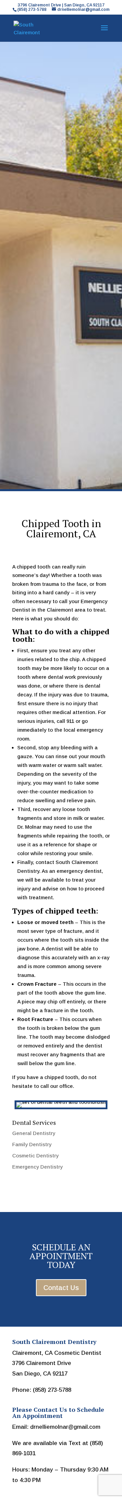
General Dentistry (33, 1133)
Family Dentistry (32, 1144)
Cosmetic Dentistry (35, 1155)
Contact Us (61, 1287)
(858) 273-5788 (52, 1390)
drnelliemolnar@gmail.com (65, 1427)
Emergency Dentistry (37, 1167)
